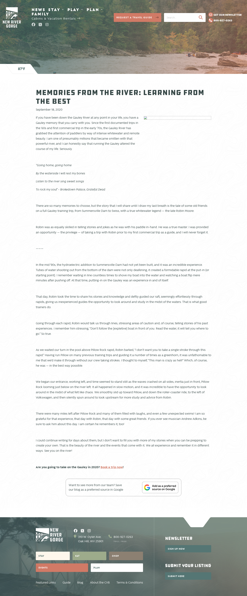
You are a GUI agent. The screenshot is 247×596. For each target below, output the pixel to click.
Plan (93, 9)
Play (73, 9)
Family (40, 14)
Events (43, 567)
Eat (77, 555)
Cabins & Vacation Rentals (54, 18)
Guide (67, 582)
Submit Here (176, 576)
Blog (80, 582)
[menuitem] (39, 9)
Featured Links (46, 582)
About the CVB (100, 582)
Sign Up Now (176, 548)
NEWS (39, 9)
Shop (115, 555)
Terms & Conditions (129, 582)
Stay (54, 9)
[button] (201, 17)
